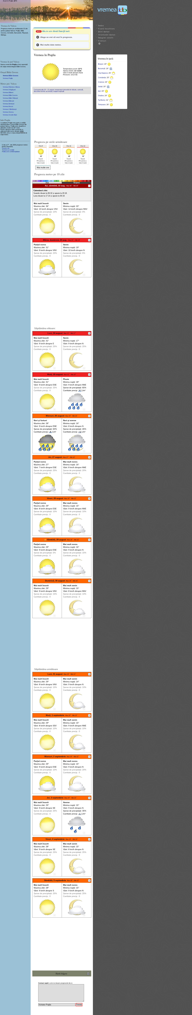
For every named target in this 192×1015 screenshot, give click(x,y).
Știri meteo (104, 31)
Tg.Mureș (101, 100)
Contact (102, 40)
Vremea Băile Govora (10, 75)
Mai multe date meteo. (50, 45)
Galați (100, 87)
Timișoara (102, 105)
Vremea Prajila (8, 78)
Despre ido (5, 148)
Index (101, 25)
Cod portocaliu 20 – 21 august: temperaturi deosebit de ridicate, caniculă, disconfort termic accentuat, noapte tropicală (58, 90)
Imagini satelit (105, 37)
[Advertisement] (62, 116)
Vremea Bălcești (8, 101)
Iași (99, 91)
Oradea (101, 96)
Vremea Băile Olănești (10, 98)
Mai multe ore (43, 167)
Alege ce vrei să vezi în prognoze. (56, 37)
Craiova (101, 82)
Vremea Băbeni (8, 92)
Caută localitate (106, 28)
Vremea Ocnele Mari (10, 115)
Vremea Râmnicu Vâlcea (11, 87)
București (101, 69)
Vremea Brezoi (8, 106)
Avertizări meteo (106, 34)
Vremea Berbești (8, 104)
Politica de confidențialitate (11, 151)
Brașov (100, 64)
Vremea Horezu (8, 112)
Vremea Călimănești (9, 109)
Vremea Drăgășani (9, 89)
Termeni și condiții (8, 150)
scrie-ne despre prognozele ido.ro (55, 983)
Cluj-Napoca (103, 73)
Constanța (102, 78)
